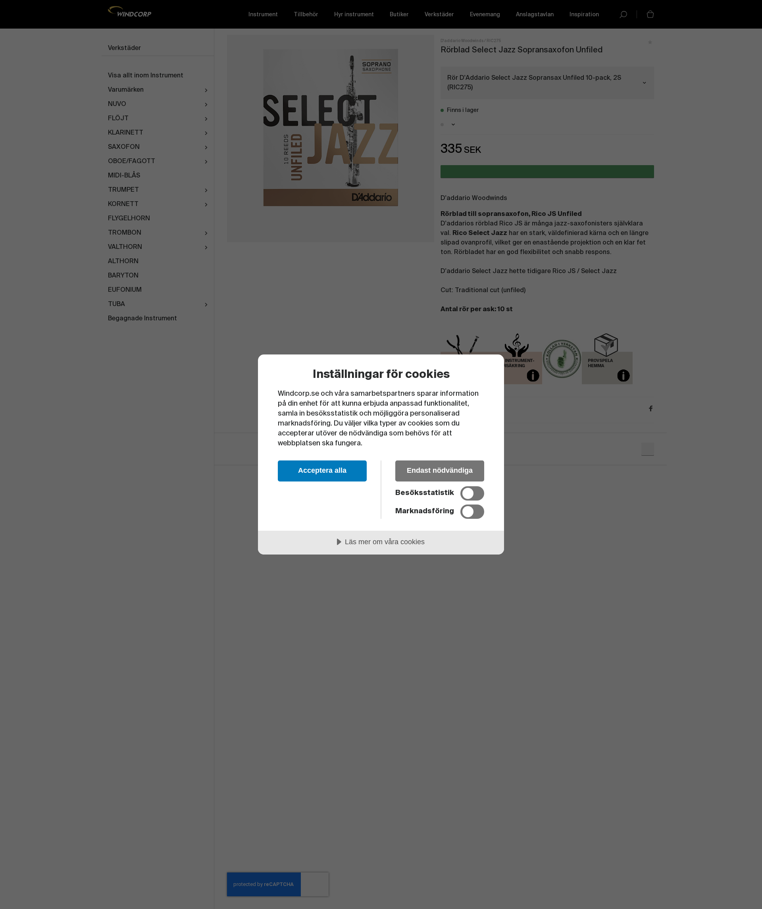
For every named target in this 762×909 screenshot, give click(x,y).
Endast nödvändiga (440, 470)
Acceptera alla (322, 470)
